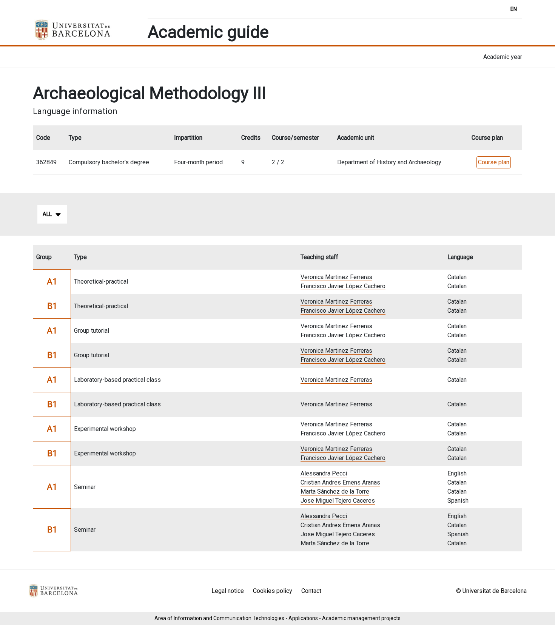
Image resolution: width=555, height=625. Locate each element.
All (47, 214)
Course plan (493, 162)
